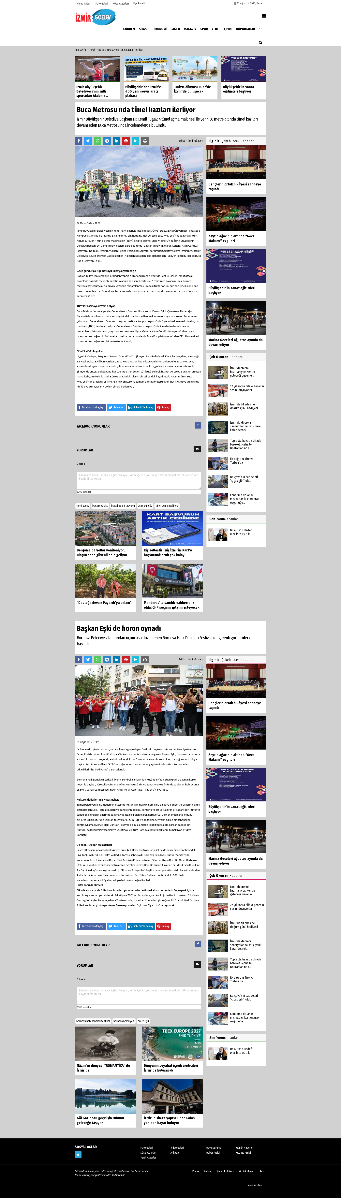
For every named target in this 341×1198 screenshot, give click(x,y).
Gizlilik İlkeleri (246, 1171)
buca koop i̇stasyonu (123, 505)
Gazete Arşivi (243, 1152)
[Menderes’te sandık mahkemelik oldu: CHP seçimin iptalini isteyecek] (172, 581)
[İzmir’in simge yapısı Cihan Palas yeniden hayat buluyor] (172, 1096)
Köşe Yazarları (148, 1152)
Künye (195, 1171)
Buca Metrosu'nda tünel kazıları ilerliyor (120, 49)
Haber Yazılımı (254, 1185)
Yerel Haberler (148, 1157)
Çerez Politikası (225, 1171)
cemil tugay (82, 505)
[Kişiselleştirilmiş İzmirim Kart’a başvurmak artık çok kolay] (172, 528)
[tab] (198, 426)
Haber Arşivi (213, 1152)
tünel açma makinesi (167, 505)
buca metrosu (100, 505)
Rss (262, 1171)
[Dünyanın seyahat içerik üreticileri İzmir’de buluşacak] (172, 1043)
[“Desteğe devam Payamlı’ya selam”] (105, 581)
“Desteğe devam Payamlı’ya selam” (104, 603)
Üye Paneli (139, 3)
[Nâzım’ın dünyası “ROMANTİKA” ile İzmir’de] (105, 1043)
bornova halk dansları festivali (93, 1021)
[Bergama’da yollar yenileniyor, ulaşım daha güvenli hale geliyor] (105, 528)
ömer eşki (143, 1021)
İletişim (208, 1171)
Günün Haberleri (245, 1147)
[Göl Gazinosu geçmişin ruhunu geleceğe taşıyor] (105, 1096)
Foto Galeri (147, 1147)
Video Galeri (177, 1147)
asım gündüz (145, 505)
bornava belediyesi (124, 1021)
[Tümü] (260, 28)
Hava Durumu (213, 1147)
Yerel (92, 49)
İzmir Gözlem (195, 140)
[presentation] (198, 425)
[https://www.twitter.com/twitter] (78, 1154)
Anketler (175, 1152)
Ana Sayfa (80, 49)
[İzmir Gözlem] (96, 17)
